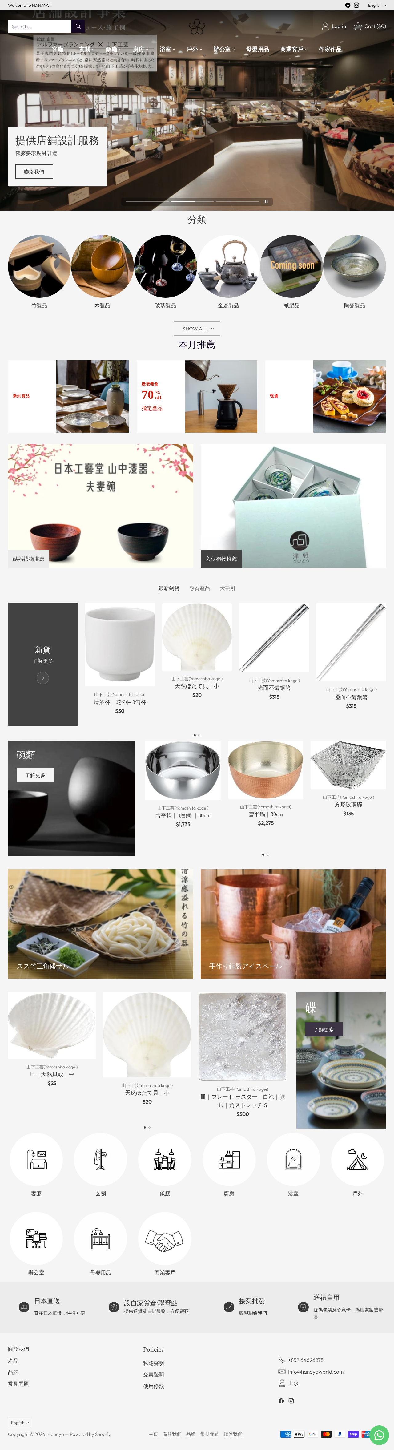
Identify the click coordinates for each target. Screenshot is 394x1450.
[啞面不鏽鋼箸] (351, 642)
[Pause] (266, 202)
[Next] (384, 665)
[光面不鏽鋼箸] (274, 637)
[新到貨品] (43, 664)
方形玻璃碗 (348, 805)
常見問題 (18, 1383)
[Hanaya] (197, 26)
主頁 (153, 1434)
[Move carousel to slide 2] (192, 202)
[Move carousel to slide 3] (237, 202)
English (375, 5)
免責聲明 (153, 1374)
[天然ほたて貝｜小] (197, 637)
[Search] (78, 26)
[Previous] (9, 665)
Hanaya (55, 1434)
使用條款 (153, 1386)
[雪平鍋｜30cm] (266, 770)
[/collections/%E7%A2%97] (71, 798)
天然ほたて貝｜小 (197, 686)
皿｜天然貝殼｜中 (52, 1074)
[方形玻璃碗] (348, 765)
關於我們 (18, 1349)
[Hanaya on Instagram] (356, 6)
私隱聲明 (153, 1363)
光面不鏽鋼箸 (274, 688)
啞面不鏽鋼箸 (351, 697)
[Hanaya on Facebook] (348, 6)
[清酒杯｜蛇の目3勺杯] (120, 644)
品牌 (13, 1372)
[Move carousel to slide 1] (147, 202)
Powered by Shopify (90, 1434)
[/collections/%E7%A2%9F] (341, 1060)
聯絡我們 (233, 1434)
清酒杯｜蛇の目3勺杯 (120, 702)
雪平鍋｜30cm (265, 814)
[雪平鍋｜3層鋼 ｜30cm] (183, 770)
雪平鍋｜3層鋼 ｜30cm (183, 815)
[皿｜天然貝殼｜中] (52, 1025)
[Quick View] (146, 611)
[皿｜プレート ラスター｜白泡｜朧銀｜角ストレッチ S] (243, 1036)
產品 (13, 1360)
